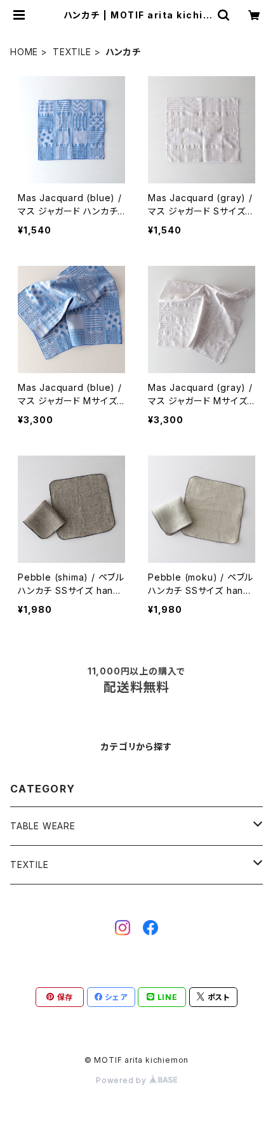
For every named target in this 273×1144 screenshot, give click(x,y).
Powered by (122, 1080)
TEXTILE (72, 51)
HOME (24, 51)
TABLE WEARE (43, 825)
